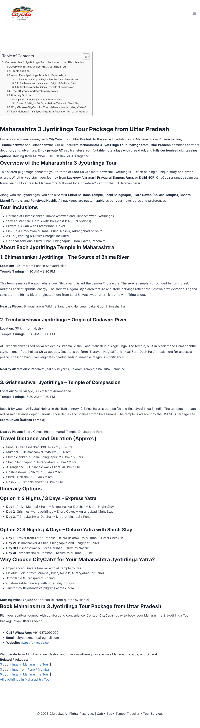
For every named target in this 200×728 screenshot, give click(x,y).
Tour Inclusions (20, 70)
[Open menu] (194, 14)
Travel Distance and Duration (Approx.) (34, 91)
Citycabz (56, 714)
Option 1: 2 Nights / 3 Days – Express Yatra (39, 99)
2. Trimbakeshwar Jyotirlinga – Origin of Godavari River (46, 83)
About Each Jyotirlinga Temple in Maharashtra (38, 75)
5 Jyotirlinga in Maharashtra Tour (24, 674)
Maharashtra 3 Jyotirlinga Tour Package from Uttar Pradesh (45, 62)
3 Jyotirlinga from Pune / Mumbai (25, 669)
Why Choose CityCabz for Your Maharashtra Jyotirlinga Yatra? (48, 107)
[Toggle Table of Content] (84, 56)
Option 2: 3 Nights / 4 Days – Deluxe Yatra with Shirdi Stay (48, 103)
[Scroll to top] (190, 718)
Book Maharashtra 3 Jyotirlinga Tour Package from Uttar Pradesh (49, 111)
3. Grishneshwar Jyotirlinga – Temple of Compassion (45, 87)
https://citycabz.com (36, 642)
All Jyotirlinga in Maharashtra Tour (25, 679)
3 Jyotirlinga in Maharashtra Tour (24, 664)
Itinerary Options (21, 95)
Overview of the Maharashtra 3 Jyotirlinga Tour (38, 66)
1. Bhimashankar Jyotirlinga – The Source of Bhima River (47, 79)
